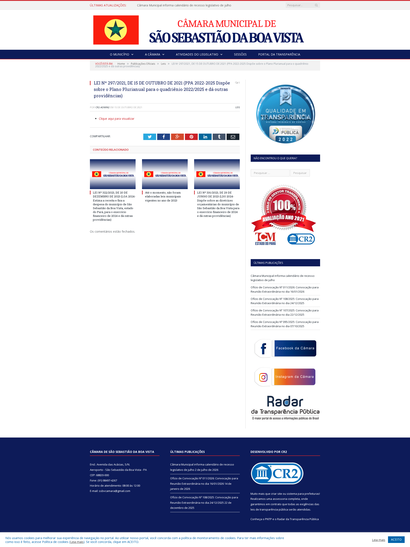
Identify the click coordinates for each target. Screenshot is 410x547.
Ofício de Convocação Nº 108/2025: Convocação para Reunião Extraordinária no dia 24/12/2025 (285, 301)
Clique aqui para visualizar (116, 119)
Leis (237, 107)
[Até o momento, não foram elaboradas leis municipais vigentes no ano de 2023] (165, 174)
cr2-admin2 (102, 107)
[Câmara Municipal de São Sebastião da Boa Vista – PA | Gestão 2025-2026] (205, 28)
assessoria (280, 499)
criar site (276, 494)
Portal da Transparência (279, 54)
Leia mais (76, 542)
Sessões (240, 54)
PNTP (268, 519)
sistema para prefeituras (303, 494)
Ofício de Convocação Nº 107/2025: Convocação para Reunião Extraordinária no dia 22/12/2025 (285, 312)
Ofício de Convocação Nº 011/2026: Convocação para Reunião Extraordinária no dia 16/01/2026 (285, 289)
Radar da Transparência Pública (298, 519)
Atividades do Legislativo (197, 54)
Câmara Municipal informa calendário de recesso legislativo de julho (184, 5)
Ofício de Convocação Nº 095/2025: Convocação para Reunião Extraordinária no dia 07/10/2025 (285, 324)
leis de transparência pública (269, 509)
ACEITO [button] (396, 539)
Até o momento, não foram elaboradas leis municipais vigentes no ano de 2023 (163, 196)
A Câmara (152, 54)
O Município (119, 54)
